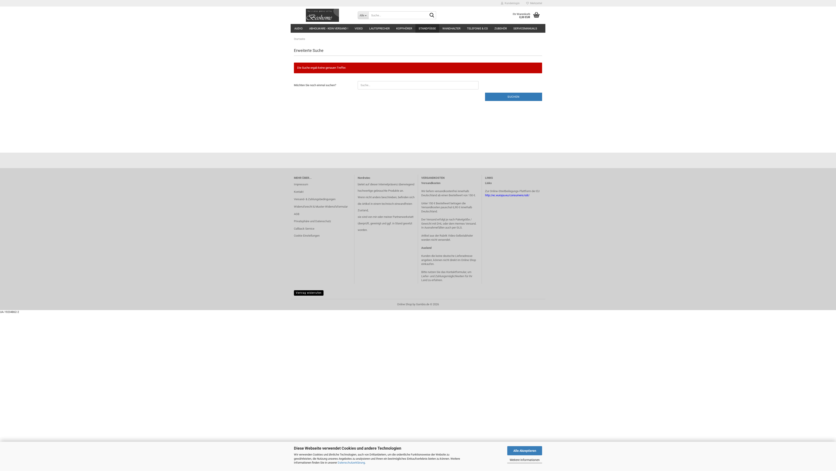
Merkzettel (535, 3)
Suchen (513, 96)
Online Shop (404, 304)
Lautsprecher (379, 28)
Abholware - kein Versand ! (328, 28)
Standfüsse (427, 28)
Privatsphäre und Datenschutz (312, 221)
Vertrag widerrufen (309, 292)
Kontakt (298, 191)
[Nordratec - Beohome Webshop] (322, 15)
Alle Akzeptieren (524, 450)
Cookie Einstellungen (307, 235)
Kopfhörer (404, 28)
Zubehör (500, 28)
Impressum (301, 184)
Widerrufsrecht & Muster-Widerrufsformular (321, 206)
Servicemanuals (525, 28)
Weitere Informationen (525, 460)
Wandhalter (451, 28)
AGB (296, 214)
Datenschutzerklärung (351, 462)
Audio (298, 28)
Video (359, 28)
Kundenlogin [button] (511, 3)
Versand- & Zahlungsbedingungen (314, 199)
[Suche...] (432, 15)
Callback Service (304, 228)
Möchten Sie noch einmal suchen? (315, 85)
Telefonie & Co (477, 28)
